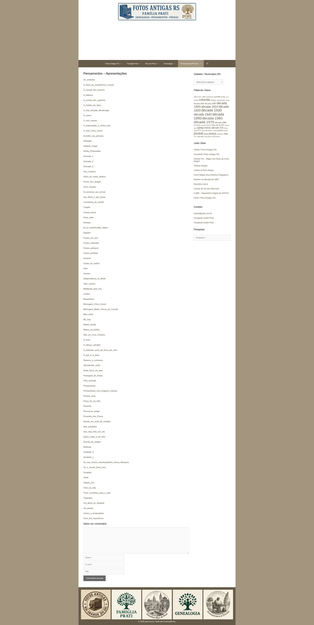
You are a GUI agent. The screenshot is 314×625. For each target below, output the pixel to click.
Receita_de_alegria (92, 442)
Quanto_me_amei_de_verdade (97, 421)
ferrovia (208, 125)
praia (206, 134)
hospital (227, 125)
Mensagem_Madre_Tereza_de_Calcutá (100, 309)
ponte (220, 130)
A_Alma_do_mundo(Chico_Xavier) (98, 85)
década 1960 (212, 118)
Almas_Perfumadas (92, 151)
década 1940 (203, 114)
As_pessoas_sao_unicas (94, 192)
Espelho (87, 233)
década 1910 (209, 106)
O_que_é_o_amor (91, 355)
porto (226, 130)
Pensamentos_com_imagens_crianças (100, 391)
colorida (204, 100)
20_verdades (89, 80)
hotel (195, 128)
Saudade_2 (88, 452)
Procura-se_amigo (91, 411)
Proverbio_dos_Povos (93, 416)
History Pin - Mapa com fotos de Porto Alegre (211, 160)
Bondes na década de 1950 (206, 179)
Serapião (87, 472)
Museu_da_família (91, 330)
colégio (213, 100)
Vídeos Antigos (201, 166)
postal (198, 133)
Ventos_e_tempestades (93, 513)
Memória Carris (201, 184)
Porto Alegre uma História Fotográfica (211, 175)
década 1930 (211, 110)
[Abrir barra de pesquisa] (207, 63)
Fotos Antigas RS (112, 64)
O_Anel (86, 340)
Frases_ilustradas (91, 243)
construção (221, 100)
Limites (86, 294)
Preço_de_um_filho (91, 401)
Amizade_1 (88, 156)
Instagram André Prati (204, 218)
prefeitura (220, 134)
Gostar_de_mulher (91, 263)
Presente (87, 406)
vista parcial (216, 136)
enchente (197, 125)
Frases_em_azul (90, 238)
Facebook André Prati (204, 222)
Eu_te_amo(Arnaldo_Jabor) (95, 228)
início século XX (213, 127)
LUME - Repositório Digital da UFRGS (211, 193)
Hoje (85, 268)
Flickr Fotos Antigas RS (205, 198)
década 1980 (220, 122)
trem (195, 136)
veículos (200, 136)
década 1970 (204, 122)
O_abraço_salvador (92, 345)
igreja (200, 127)
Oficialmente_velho (91, 365)
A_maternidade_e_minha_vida (96, 126)
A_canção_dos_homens (94, 90)
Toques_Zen (88, 483)
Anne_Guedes (89, 187)
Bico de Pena (150, 64)
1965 (204, 97)
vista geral (207, 136)
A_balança (88, 95)
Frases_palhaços (90, 248)
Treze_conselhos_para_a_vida (96, 493)
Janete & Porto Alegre (204, 170)
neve (215, 130)
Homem (86, 274)
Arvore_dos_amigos (92, 182)
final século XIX (218, 125)
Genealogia (168, 64)
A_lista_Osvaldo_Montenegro (96, 110)
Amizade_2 (88, 161)
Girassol (87, 258)
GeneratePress (169, 621)
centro (196, 100)
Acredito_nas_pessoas (93, 136)
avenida (217, 97)
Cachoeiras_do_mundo (93, 202)
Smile (85, 478)
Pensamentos (89, 386)
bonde (223, 97)
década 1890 (210, 104)
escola (203, 125)
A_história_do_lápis (92, 105)
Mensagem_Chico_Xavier (94, 304)
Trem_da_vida (89, 488)
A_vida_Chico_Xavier (93, 131)
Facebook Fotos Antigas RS (206, 154)
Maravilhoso (88, 299)
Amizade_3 (88, 166)
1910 (195, 97)
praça (212, 133)
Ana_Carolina (89, 172)
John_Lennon (89, 284)
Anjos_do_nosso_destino (94, 177)
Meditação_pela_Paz (92, 289)
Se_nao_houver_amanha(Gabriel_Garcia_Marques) (106, 462)
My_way (87, 319)
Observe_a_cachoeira (93, 360)
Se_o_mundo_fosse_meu (94, 467)
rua (226, 133)
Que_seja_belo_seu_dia (94, 432)
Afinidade (87, 141)
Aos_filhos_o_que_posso (94, 197)
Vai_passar (88, 508)
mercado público (207, 130)
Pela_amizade (89, 381)
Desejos (87, 223)
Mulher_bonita (89, 325)
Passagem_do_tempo (93, 376)
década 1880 (199, 104)
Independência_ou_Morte (94, 279)
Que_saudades (90, 427)
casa (227, 97)
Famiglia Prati (132, 64)
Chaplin (86, 207)
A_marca (87, 115)
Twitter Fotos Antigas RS (205, 149)
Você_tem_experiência (93, 518)
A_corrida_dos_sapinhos (94, 100)
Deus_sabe (88, 217)
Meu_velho (88, 314)
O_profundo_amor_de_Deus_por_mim (100, 350)
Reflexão (87, 447)
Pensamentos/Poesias (189, 64)
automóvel (209, 97)
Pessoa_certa (89, 396)
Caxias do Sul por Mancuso (206, 188)
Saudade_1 (88, 457)
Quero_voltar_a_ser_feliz (94, 437)
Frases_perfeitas (90, 253)
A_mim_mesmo (90, 121)
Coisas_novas (89, 212)
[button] (121, 63)
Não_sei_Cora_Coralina (94, 335)
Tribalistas (87, 498)
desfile (228, 100)
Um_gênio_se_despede (93, 503)
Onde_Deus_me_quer (93, 370)
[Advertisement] (157, 41)
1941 (199, 97)
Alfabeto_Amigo (90, 146)
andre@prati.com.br (203, 213)
